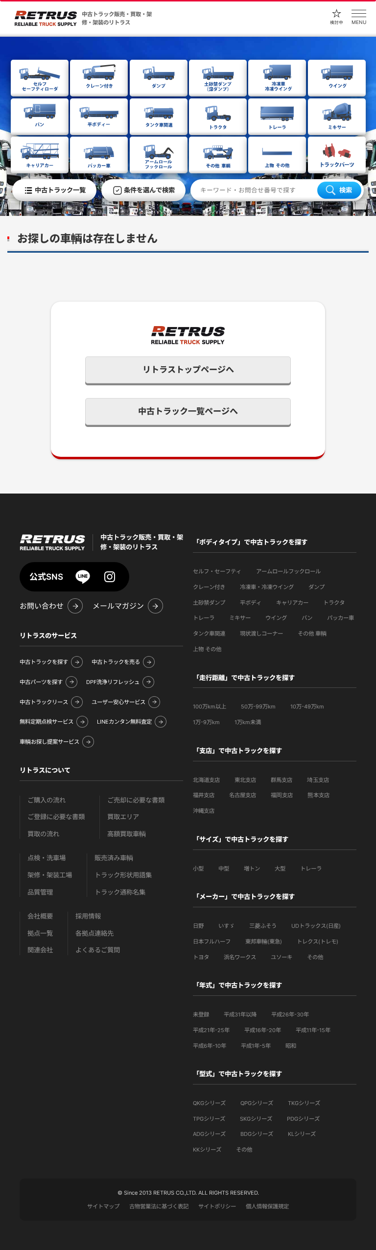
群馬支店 (281, 780)
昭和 (290, 1046)
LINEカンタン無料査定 (124, 722)
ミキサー (240, 618)
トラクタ (334, 603)
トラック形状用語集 (123, 875)
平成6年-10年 (209, 1046)
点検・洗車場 (46, 858)
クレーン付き (209, 587)
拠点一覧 (40, 933)
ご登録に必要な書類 (56, 817)
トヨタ (201, 957)
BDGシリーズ (256, 1134)
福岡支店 (282, 795)
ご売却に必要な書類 (135, 800)
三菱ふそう (263, 926)
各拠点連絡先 (94, 933)
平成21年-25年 (211, 1030)
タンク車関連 (209, 634)
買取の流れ (43, 834)
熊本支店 (318, 795)
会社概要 (40, 916)
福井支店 (203, 795)
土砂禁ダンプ (209, 603)
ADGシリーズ (209, 1134)
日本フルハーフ (212, 941)
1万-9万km (206, 722)
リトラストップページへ (188, 369)
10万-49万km (307, 706)
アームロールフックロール (288, 571)
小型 (198, 869)
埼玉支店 (318, 780)
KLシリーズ (302, 1134)
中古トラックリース (44, 702)
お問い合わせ (42, 606)
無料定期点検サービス (46, 722)
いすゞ (226, 926)
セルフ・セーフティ (217, 571)
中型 (223, 869)
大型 (280, 869)
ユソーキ (281, 957)
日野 (198, 926)
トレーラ (203, 618)
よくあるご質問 (97, 950)
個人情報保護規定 (267, 1206)
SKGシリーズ (256, 1119)
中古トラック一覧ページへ (188, 411)
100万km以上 (209, 706)
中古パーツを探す (41, 682)
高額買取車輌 (126, 834)
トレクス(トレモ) (317, 941)
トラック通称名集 (119, 892)
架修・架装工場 (49, 875)
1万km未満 (248, 722)
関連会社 (40, 950)
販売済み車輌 (113, 858)
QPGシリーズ (256, 1103)
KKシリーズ (207, 1150)
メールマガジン (118, 606)
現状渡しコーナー (261, 634)
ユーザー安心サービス (118, 702)
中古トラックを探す (44, 662)
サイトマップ (103, 1206)
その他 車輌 (312, 634)
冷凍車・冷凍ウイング (267, 587)
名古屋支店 (242, 795)
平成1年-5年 (256, 1046)
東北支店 (245, 780)
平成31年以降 (240, 1014)
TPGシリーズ (209, 1119)
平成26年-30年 (290, 1014)
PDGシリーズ (303, 1119)
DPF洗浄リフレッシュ (113, 682)
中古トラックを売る (116, 662)
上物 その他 (207, 649)
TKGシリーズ (304, 1103)
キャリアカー (292, 603)
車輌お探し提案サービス (49, 742)
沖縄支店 (203, 811)
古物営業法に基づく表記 (158, 1206)
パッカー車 (340, 618)
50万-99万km (258, 706)
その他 (315, 957)
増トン (252, 869)
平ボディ (250, 603)
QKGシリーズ (209, 1103)
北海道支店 (206, 780)
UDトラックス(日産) (316, 926)
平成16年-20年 (262, 1030)
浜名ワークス (240, 957)
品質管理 (40, 892)
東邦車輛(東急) (263, 941)
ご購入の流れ (46, 800)
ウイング (276, 618)
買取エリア (123, 817)
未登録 (201, 1014)
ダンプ (316, 587)
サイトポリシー (217, 1206)
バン (307, 618)
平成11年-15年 (313, 1030)
